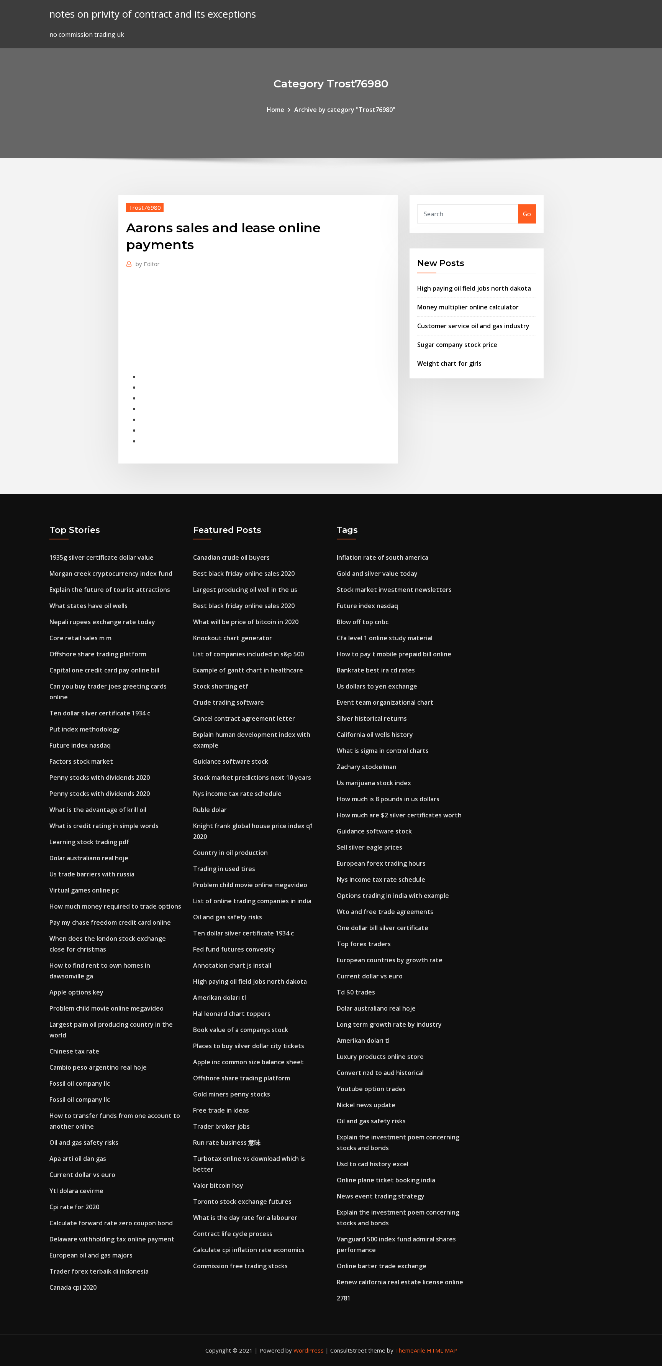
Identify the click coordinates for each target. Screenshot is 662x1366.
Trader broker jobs (221, 1126)
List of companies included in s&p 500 (248, 654)
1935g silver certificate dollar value (101, 557)
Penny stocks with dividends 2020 (99, 777)
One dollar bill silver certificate (382, 928)
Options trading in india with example (393, 895)
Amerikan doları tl (219, 997)
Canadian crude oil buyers (231, 557)
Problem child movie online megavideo (106, 1008)
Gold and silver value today (377, 573)
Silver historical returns (372, 718)
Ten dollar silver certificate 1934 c (99, 713)
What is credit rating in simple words (104, 826)
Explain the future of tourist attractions (109, 589)
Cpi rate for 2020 (74, 1207)
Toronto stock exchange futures (242, 1201)
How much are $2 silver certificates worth (399, 815)
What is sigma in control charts (383, 750)
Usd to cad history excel (372, 1164)
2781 (344, 1298)
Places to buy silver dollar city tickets (248, 1046)
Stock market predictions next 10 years (252, 777)
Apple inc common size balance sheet (248, 1062)
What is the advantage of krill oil (97, 809)
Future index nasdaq (80, 745)
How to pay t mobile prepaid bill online (394, 654)
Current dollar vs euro (82, 1174)
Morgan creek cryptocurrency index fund (110, 573)
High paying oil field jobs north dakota (474, 288)
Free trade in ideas (221, 1110)
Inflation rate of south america (382, 557)
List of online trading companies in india (252, 901)
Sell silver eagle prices (369, 847)
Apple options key (76, 992)
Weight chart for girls (449, 363)
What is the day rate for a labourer (245, 1217)
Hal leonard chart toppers (231, 1013)
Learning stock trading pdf (89, 842)
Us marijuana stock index (374, 783)
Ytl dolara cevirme (76, 1191)
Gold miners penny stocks (231, 1094)
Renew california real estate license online (400, 1282)
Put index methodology (84, 729)
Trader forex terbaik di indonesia (99, 1271)
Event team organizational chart (385, 702)
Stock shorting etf (220, 686)
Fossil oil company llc (79, 1083)
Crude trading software (228, 702)
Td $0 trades (356, 992)
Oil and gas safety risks (83, 1142)
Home (275, 109)
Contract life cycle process (232, 1234)
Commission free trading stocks (240, 1266)
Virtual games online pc (84, 890)
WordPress (308, 1350)
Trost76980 (145, 207)
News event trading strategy (380, 1196)
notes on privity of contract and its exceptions (152, 14)
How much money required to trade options (115, 906)
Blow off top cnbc (362, 622)
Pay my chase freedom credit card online (110, 922)
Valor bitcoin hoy (218, 1185)
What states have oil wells (88, 606)
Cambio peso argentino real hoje (98, 1067)
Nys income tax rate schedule (237, 793)
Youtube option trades (371, 1089)
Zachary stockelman (367, 767)
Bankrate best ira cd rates (376, 670)
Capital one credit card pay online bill (104, 670)
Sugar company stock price (457, 344)
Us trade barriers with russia (91, 874)
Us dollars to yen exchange (377, 686)
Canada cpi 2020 (73, 1287)
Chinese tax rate (74, 1051)
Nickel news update (366, 1105)
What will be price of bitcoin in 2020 (245, 622)
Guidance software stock (230, 761)
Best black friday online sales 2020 (244, 573)
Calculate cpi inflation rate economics (249, 1250)
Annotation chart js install (232, 965)
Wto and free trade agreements (385, 911)
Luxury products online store (380, 1056)
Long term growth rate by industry (389, 1024)
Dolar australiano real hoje (88, 858)
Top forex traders (364, 944)
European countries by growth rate (389, 960)
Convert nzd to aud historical (380, 1072)
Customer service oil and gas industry (473, 326)
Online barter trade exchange (381, 1266)
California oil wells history (375, 734)
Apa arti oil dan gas (77, 1158)
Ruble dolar (210, 809)
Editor (148, 264)
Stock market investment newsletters (394, 589)
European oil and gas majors (91, 1255)
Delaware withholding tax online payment (111, 1239)
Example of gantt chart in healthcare (248, 670)
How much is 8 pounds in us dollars (388, 799)
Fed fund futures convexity (234, 949)
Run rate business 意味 (227, 1142)
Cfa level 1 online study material (385, 638)
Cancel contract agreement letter (244, 718)
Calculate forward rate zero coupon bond (111, 1223)
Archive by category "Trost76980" (344, 109)
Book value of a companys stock (240, 1030)
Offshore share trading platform (97, 654)
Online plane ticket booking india (386, 1180)
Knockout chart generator (232, 638)
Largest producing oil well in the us (245, 589)
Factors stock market (81, 761)
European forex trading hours (381, 863)
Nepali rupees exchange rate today (102, 622)
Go (527, 214)
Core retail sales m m (80, 638)
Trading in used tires (224, 869)
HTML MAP (442, 1350)
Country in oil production (230, 852)
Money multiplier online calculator (468, 307)
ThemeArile (410, 1350)
